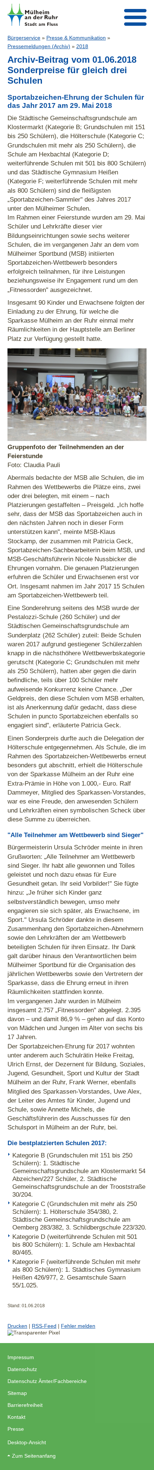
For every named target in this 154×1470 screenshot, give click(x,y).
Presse (15, 1429)
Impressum (20, 1357)
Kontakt (16, 1417)
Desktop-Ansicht (26, 1442)
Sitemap (17, 1393)
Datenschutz (22, 1369)
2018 (82, 46)
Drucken (17, 1326)
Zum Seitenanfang (34, 1456)
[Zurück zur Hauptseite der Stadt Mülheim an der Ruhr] (32, 15)
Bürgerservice (23, 38)
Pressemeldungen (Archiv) (38, 46)
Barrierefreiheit (25, 1405)
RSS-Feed (44, 1326)
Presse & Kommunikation (76, 38)
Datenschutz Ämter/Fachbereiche (47, 1381)
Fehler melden (78, 1326)
